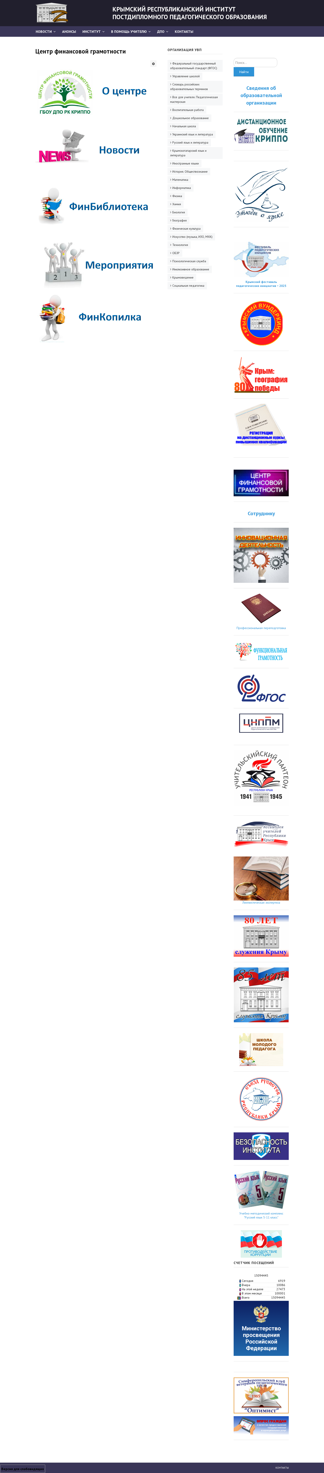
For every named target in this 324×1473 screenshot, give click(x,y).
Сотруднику (261, 513)
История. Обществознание (190, 172)
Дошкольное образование (190, 118)
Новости (44, 31)
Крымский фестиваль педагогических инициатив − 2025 (261, 284)
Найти (244, 72)
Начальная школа (184, 126)
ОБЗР (176, 253)
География (179, 220)
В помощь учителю (129, 31)
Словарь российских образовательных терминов (189, 86)
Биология (178, 212)
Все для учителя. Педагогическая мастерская (194, 99)
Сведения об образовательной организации (261, 95)
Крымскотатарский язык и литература (188, 153)
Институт (91, 31)
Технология (180, 245)
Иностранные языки (185, 163)
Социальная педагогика (188, 286)
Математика (180, 180)
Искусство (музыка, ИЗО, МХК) (192, 237)
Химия (176, 204)
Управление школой (186, 76)
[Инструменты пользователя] (153, 63)
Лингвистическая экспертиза (261, 902)
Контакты (184, 31)
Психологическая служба (189, 261)
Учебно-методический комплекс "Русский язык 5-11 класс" (261, 1215)
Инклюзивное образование (190, 269)
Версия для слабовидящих (22, 1469)
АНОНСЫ (69, 31)
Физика (177, 196)
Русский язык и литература (190, 142)
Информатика (181, 188)
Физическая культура (186, 229)
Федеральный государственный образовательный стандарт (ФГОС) (193, 65)
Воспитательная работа (188, 110)
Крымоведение (183, 277)
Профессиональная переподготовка (261, 628)
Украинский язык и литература (192, 134)
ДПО (160, 31)
